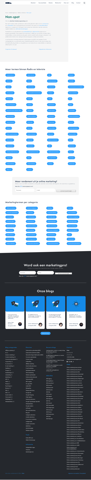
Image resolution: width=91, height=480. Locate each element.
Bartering (9, 81)
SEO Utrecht (49, 403)
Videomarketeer (10, 163)
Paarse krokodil (10, 122)
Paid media (30, 122)
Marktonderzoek (10, 225)
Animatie (71, 75)
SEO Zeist (48, 416)
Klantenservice (30, 221)
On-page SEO (29, 383)
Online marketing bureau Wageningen (75, 378)
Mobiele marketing (31, 225)
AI (5, 352)
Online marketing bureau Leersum (74, 380)
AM (49, 75)
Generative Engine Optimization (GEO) (34, 355)
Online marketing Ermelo (72, 466)
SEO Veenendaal (50, 405)
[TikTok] (73, 361)
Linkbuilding (8, 375)
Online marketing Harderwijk (73, 469)
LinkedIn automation (30, 423)
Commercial (51, 87)
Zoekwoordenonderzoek (31, 377)
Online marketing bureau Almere (74, 425)
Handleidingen (8, 372)
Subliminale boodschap (54, 151)
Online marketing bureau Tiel (73, 420)
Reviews (7, 388)
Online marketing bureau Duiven (74, 369)
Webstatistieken (9, 401)
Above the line (31, 75)
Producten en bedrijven (53, 230)
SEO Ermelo (49, 394)
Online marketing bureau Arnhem (74, 367)
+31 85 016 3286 (70, 357)
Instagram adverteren (30, 415)
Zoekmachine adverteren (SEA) (32, 352)
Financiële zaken (51, 217)
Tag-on (71, 151)
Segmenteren (10, 146)
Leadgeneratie (29, 421)
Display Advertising (30, 390)
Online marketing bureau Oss (73, 462)
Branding (50, 208)
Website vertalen (29, 430)
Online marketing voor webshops (74, 436)
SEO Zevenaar (49, 409)
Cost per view (10, 92)
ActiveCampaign (29, 428)
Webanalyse (71, 239)
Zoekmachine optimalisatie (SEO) (33, 350)
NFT (6, 379)
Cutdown (51, 92)
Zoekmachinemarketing (53, 243)
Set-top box (30, 146)
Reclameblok (10, 140)
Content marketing (9, 357)
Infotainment (51, 104)
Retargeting (28, 388)
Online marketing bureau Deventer (74, 409)
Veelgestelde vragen (30, 447)
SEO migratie (29, 381)
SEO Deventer (49, 389)
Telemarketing (51, 239)
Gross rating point (11, 104)
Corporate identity (52, 212)
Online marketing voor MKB (73, 445)
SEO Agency (49, 378)
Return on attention (53, 140)
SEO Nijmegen (49, 398)
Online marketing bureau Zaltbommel (75, 464)
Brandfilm (71, 81)
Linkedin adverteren (30, 417)
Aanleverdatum (10, 75)
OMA (6, 381)
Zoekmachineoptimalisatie (74, 243)
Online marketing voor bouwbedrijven (75, 438)
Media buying (52, 110)
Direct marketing (73, 92)
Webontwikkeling (11, 243)
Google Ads (28, 392)
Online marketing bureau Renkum (74, 394)
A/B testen (28, 408)
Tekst (29, 157)
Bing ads (28, 412)
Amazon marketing (9, 355)
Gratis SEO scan (29, 437)
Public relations (10, 234)
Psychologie (8, 386)
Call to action (31, 87)
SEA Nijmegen (49, 418)
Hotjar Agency (29, 397)
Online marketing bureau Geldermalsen (75, 429)
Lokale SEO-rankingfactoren (52, 370)
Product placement (73, 128)
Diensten (33, 3)
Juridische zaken (10, 221)
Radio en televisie (22, 12)
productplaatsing (27, 31)
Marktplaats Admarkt (30, 370)
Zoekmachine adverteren (32, 243)
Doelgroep (9, 98)
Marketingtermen (13, 12)
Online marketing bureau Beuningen (75, 457)
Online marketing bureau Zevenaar (74, 376)
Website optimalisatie (30, 375)
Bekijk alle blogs (45, 333)
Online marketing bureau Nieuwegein (75, 453)
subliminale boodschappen (21, 29)
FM (70, 98)
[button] (84, 3)
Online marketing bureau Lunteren (74, 383)
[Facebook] (71, 361)
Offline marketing (32, 116)
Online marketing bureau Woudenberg (75, 432)
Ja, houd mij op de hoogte (66, 191)
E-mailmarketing (31, 217)
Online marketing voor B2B (73, 443)
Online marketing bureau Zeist (73, 403)
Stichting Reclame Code (33, 151)
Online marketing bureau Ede (73, 372)
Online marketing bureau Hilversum (75, 416)
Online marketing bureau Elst (73, 389)
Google (7, 370)
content (70, 208)
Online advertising (52, 225)
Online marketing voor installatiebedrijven (76, 440)
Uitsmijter (71, 157)
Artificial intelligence (31, 208)
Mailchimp (28, 426)
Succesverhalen (42, 3)
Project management (72, 230)
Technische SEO (29, 379)
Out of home (10, 230)
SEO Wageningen (50, 407)
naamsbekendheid (43, 25)
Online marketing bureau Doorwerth (75, 398)
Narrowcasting (10, 116)
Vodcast (50, 163)
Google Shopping (30, 395)
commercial (45, 23)
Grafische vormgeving (73, 217)
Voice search (8, 397)
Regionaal (30, 140)
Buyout (8, 87)
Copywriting (30, 212)
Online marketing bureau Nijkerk (74, 407)
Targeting (9, 157)
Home (6, 12)
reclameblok (10, 25)
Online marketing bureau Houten (74, 455)
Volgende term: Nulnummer (45, 49)
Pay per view (51, 122)
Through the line (52, 157)
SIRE (50, 146)
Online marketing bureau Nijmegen (74, 412)
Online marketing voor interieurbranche (75, 451)
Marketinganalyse (52, 221)
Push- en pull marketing (12, 134)
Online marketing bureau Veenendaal (75, 374)
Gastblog (7, 368)
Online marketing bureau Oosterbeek (75, 396)
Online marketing (72, 225)
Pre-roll (29, 128)
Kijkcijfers (30, 110)
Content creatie (29, 359)
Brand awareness (52, 81)
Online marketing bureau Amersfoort (75, 387)
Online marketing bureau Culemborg (75, 460)
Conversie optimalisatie (12, 212)
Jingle (70, 104)
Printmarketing (30, 230)
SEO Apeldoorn (49, 381)
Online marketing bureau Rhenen (74, 434)
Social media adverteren (31, 366)
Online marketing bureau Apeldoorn (75, 405)
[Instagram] (69, 361)
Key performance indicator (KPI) (14, 110)
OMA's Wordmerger (30, 440)
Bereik (29, 81)
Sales (69, 234)
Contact (78, 3)
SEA (6, 390)
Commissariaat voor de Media (76, 87)
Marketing (7, 377)
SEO (6, 392)
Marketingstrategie (72, 221)
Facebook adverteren (30, 399)
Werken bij (58, 3)
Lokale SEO (28, 386)
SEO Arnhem (49, 385)
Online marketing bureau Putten (74, 427)
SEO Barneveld (49, 387)
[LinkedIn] (67, 361)
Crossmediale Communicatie (34, 92)
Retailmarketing (51, 234)
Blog (73, 3)
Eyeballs (29, 98)
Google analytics (29, 406)
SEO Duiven (49, 412)
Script (70, 140)
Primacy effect (52, 128)
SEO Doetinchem (50, 414)
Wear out (9, 169)
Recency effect (72, 134)
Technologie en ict (31, 239)
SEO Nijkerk (49, 396)
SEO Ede (48, 392)
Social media (8, 395)
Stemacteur (71, 146)
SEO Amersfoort (50, 383)
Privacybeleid (83, 473)
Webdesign (7, 399)
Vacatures (28, 449)
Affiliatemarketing (11, 208)
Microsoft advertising (30, 410)
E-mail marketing (9, 366)
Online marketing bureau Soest (73, 400)
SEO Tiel (48, 401)
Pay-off (71, 122)
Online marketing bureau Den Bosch (75, 418)
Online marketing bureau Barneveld (74, 385)
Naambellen (72, 110)
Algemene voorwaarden (73, 473)
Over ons (66, 3)
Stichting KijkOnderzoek (12, 151)
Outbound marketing (73, 116)
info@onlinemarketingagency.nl (74, 359)
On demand (51, 116)
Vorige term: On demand (11, 49)
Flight (50, 98)
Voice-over (71, 163)
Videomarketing (31, 163)
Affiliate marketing (9, 350)
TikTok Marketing (30, 372)
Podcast (8, 128)
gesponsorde (36, 31)
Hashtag (29, 104)
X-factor (30, 169)
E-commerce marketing (31, 419)
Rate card (51, 134)
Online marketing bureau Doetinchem (75, 423)
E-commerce (10, 217)
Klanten (51, 3)
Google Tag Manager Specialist (33, 401)
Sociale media (10, 239)
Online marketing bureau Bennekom (75, 392)
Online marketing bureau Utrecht (74, 414)
